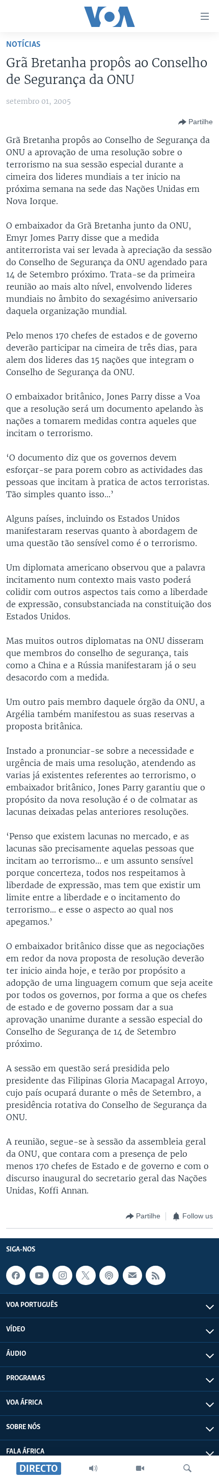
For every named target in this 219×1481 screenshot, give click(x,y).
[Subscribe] (132, 1275)
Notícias (23, 44)
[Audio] (93, 1468)
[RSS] (155, 1275)
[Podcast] (109, 1275)
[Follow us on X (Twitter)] (85, 1275)
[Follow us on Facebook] (15, 1275)
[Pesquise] (187, 1468)
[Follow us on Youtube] (39, 1275)
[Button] (195, 122)
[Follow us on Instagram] (62, 1275)
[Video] (140, 1468)
